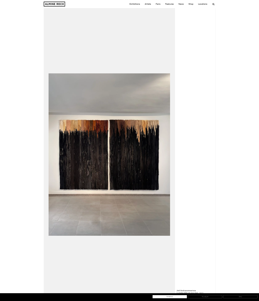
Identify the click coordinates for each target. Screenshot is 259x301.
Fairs (158, 4)
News (181, 4)
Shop (190, 4)
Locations (202, 4)
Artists (148, 4)
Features (169, 4)
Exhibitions (135, 4)
